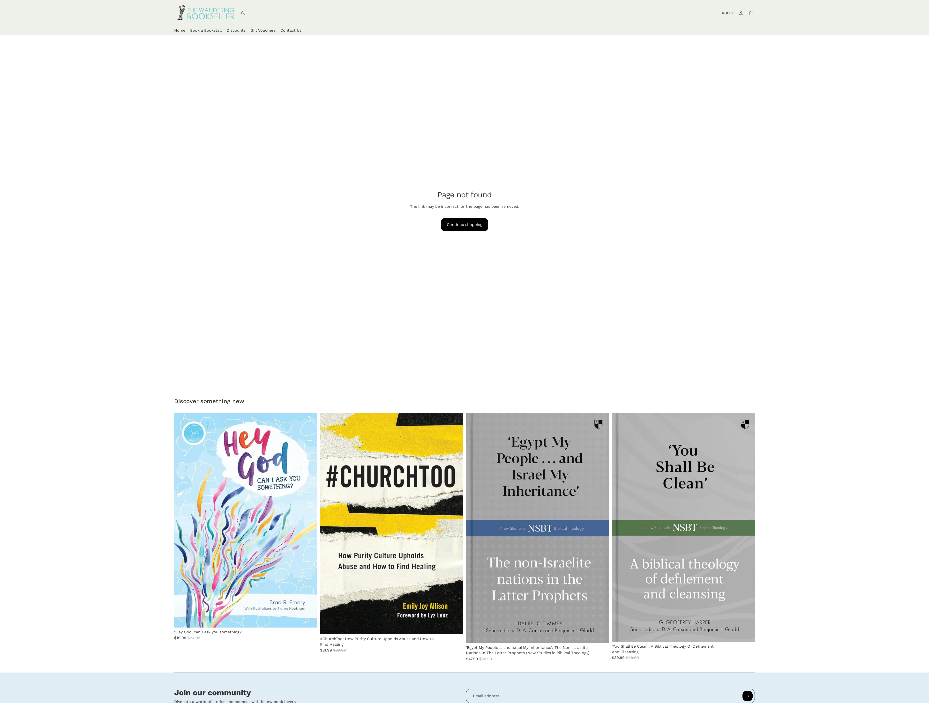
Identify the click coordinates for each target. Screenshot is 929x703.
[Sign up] (747, 696)
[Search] (243, 13)
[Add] (309, 620)
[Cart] (751, 13)
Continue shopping (464, 224)
